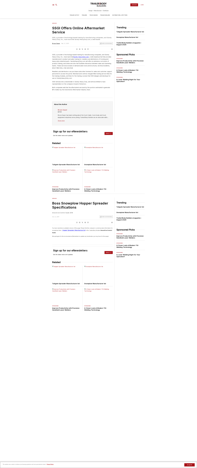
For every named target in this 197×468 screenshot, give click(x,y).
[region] (98, 465)
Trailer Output (74, 15)
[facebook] (77, 49)
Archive (54, 23)
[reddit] (85, 49)
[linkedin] (79, 49)
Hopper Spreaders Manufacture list (73, 230)
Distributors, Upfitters (119, 15)
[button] (53, 5)
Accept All (189, 464)
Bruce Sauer (56, 43)
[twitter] (82, 49)
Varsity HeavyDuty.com (81, 57)
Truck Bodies (93, 15)
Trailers (84, 15)
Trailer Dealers (105, 15)
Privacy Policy (50, 464)
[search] (56, 5)
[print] (112, 49)
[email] (88, 49)
